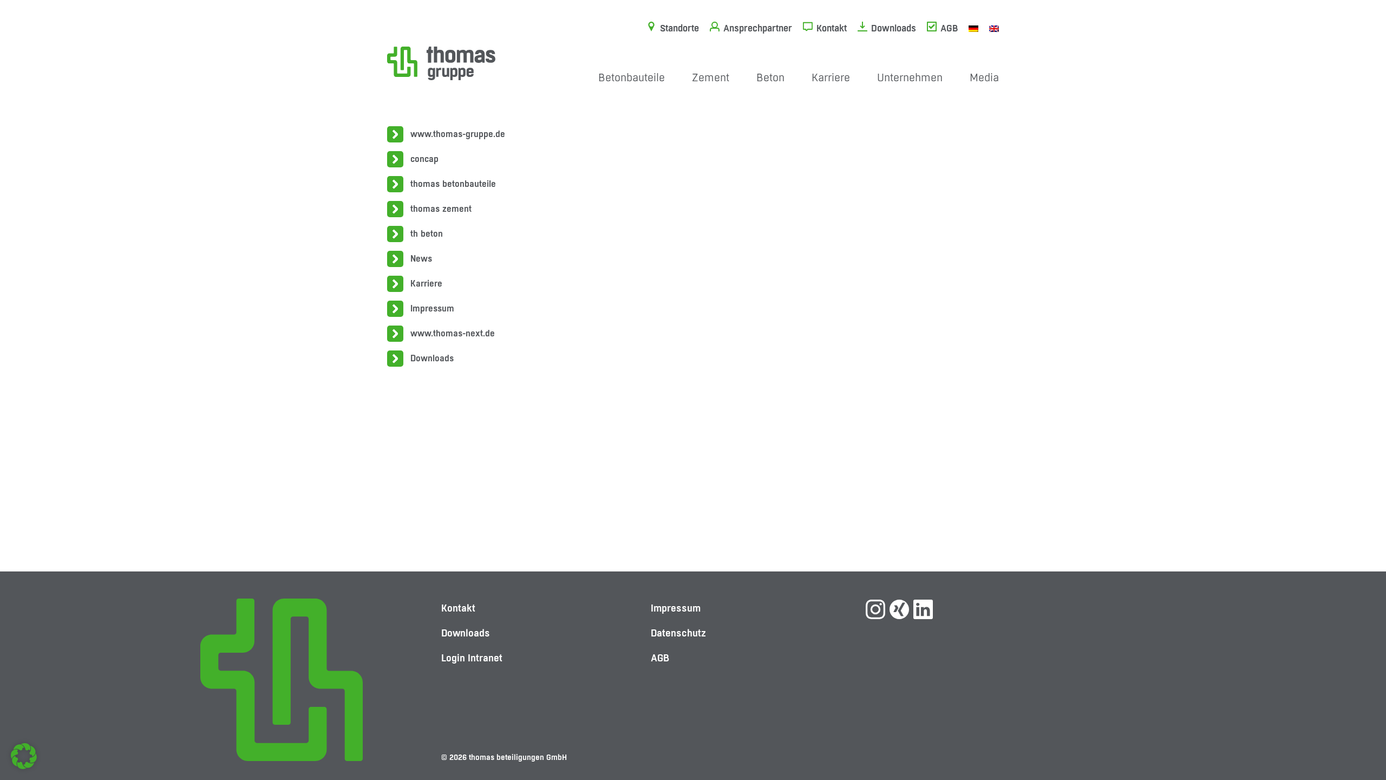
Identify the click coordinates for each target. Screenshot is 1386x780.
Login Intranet (471, 658)
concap (424, 159)
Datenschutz (678, 633)
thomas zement (441, 209)
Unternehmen (910, 78)
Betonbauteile (631, 78)
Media (984, 78)
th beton (426, 234)
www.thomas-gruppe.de (457, 134)
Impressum (432, 308)
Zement (710, 78)
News (421, 258)
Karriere (831, 78)
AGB (949, 28)
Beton (770, 78)
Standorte (679, 28)
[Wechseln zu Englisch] (994, 28)
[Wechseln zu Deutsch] (973, 28)
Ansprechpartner (757, 28)
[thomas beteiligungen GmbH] (441, 62)
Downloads (893, 28)
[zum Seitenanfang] (1356, 734)
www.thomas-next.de (452, 333)
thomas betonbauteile (453, 184)
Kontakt (831, 28)
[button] (24, 756)
